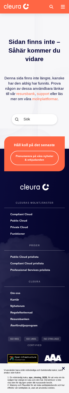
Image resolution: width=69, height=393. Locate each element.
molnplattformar (45, 99)
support (43, 94)
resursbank (25, 94)
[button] (51, 6)
